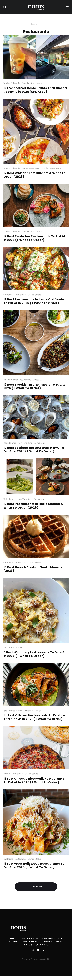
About (13, 938)
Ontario (29, 710)
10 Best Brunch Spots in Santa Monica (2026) (32, 569)
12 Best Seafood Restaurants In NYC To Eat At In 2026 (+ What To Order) (33, 449)
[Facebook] (28, 950)
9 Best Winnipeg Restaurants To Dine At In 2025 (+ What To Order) (34, 654)
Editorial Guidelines (36, 944)
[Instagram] (32, 950)
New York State (10, 379)
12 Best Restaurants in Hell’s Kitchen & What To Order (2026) (33, 505)
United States (34, 294)
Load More (36, 886)
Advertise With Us (52, 938)
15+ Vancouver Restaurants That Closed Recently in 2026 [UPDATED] (35, 90)
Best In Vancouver (30, 168)
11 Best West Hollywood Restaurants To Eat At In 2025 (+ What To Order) (34, 865)
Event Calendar (29, 938)
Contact (14, 941)
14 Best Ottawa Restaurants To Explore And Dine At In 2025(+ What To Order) (34, 717)
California (8, 294)
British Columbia (11, 83)
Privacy (48, 941)
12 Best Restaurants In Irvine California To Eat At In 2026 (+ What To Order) (33, 301)
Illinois (6, 773)
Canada (25, 83)
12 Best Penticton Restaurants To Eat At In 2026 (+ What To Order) (34, 238)
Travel (38, 710)
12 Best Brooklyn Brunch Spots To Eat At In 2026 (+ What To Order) (35, 386)
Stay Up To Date (31, 941)
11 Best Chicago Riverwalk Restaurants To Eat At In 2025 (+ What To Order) (33, 780)
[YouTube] (38, 950)
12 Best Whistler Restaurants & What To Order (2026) (34, 175)
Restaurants (36, 83)
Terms (59, 941)
